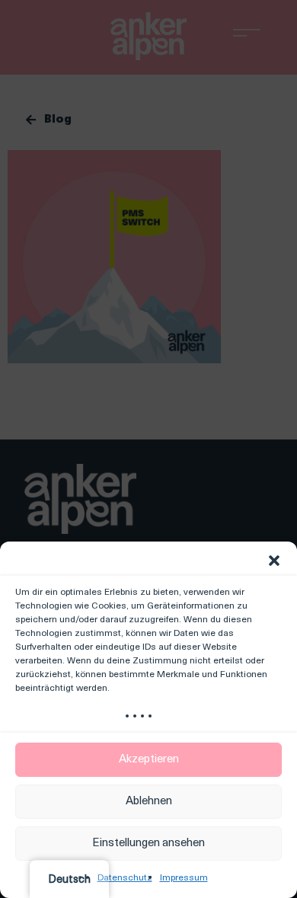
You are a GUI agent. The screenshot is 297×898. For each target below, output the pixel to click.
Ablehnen (149, 801)
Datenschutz (124, 878)
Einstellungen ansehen (148, 843)
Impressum (184, 878)
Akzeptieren (149, 759)
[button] (274, 560)
